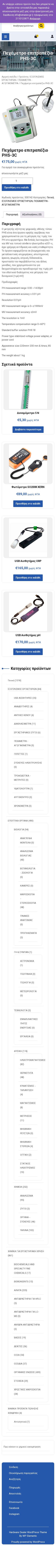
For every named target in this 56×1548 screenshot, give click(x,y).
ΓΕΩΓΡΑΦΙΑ (26, 974)
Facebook (14, 1508)
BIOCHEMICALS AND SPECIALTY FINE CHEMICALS (24, 1268)
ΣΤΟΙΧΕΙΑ (18, 1381)
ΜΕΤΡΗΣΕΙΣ (26, 1116)
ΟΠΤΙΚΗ (24, 1155)
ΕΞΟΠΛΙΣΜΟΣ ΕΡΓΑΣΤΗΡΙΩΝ (17, 201)
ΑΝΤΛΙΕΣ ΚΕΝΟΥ (22, 715)
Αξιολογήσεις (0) (32, 214)
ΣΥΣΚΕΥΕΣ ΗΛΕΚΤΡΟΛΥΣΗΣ (28, 762)
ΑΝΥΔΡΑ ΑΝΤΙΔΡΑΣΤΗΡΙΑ (27, 1324)
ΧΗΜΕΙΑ (18, 1187)
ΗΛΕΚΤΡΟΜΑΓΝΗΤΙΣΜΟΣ (33, 1060)
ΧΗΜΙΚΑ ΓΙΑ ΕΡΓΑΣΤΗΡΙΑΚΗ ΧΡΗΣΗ (26, 1251)
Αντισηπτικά (20, 1421)
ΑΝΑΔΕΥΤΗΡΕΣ (21, 706)
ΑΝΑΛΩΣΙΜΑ (26, 1195)
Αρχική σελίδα (9, 76)
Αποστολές (15, 1493)
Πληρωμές (14, 1487)
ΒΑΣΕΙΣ (17, 1337)
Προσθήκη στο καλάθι (16, 187)
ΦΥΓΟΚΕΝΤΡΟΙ (21, 797)
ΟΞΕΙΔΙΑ (18, 1363)
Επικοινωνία (15, 1502)
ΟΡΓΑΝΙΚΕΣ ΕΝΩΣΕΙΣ (24, 1372)
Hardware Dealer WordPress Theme (28, 1532)
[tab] (12, 214)
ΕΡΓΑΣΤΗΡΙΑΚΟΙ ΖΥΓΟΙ (25, 732)
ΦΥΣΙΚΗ (18, 1051)
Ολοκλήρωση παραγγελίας (23, 1473)
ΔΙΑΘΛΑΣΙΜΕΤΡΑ (22, 723)
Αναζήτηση (41, 25)
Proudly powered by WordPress (28, 1541)
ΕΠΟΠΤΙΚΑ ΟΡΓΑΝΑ (18, 820)
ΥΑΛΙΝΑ (24, 1230)
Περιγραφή (12, 214)
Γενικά (50, 197)
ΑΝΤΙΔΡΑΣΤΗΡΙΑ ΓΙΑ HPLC (27, 1298)
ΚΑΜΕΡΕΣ (25, 885)
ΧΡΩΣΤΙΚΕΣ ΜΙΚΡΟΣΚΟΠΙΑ (27, 1389)
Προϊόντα (23, 76)
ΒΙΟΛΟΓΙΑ (19, 829)
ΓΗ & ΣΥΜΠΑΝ (21, 952)
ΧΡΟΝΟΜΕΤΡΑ (21, 806)
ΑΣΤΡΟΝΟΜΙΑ (27, 961)
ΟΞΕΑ (17, 1355)
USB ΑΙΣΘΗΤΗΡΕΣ (23, 698)
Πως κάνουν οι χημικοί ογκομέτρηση (21, 1446)
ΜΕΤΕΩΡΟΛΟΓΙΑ (28, 991)
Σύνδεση (13, 1467)
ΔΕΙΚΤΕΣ (18, 1346)
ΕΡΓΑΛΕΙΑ (25, 1036)
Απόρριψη (35, 18)
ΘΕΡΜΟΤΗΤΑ (26, 1073)
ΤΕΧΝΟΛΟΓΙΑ (20, 1010)
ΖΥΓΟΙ (23, 1208)
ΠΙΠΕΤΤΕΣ (19, 754)
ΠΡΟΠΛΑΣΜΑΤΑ (28, 933)
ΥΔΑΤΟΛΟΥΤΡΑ (22, 788)
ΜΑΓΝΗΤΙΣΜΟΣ (28, 1103)
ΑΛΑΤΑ (17, 1290)
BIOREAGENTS (21, 1281)
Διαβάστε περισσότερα (28, 429)
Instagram (14, 1514)
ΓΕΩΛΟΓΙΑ (25, 982)
